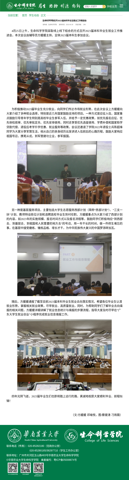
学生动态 (34, 15)
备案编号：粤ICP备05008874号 (59, 459)
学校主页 (112, 6)
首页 (24, 15)
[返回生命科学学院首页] (21, 5)
